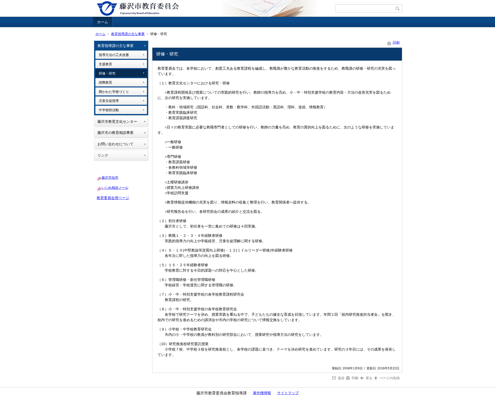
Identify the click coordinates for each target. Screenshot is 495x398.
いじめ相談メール (115, 188)
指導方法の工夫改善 (114, 55)
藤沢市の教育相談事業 (115, 133)
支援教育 (105, 64)
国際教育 (105, 82)
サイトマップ (288, 393)
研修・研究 (107, 73)
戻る (369, 378)
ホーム (102, 22)
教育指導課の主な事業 (128, 34)
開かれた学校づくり (114, 92)
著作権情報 (262, 393)
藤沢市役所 (110, 178)
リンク (102, 155)
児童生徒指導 (109, 101)
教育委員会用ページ (113, 198)
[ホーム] (214, 8)
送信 (341, 378)
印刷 (396, 42)
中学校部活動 (109, 110)
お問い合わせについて (115, 144)
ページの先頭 (389, 378)
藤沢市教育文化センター (117, 121)
